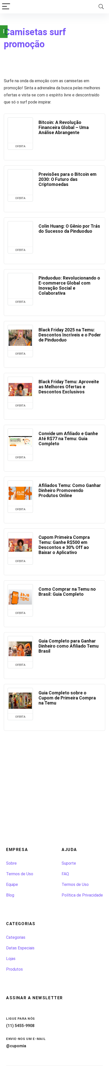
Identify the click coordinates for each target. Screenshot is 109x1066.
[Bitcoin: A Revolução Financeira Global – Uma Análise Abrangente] (20, 130)
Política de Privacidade (82, 895)
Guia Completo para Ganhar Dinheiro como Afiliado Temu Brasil (69, 646)
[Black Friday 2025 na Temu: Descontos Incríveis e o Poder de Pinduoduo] (20, 337)
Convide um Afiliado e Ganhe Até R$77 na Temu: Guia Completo (68, 438)
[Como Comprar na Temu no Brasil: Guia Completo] (20, 597)
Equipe (12, 884)
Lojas (10, 958)
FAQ (65, 873)
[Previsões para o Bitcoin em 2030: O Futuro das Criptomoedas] (20, 182)
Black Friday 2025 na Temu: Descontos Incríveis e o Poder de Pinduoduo (70, 335)
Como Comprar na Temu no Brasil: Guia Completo (67, 592)
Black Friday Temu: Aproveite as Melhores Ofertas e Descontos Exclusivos (69, 386)
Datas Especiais (20, 948)
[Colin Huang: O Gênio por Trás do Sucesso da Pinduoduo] (20, 234)
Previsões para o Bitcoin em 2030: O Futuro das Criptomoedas (68, 179)
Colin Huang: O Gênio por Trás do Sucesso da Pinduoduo (69, 229)
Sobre (11, 863)
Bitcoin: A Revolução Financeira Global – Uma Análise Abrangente (64, 127)
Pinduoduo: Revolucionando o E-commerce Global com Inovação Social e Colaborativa (69, 285)
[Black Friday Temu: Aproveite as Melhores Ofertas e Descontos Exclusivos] (20, 389)
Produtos (14, 969)
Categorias (15, 937)
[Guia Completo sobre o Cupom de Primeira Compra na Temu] (20, 700)
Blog (10, 895)
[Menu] (6, 6)
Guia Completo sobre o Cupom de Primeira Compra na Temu (67, 698)
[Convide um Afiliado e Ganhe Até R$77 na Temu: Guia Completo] (20, 441)
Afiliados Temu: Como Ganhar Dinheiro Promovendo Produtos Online (70, 490)
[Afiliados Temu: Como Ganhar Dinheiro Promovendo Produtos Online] (20, 493)
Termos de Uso (19, 873)
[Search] (101, 6)
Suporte (69, 863)
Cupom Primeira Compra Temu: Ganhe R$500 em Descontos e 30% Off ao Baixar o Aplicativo (64, 545)
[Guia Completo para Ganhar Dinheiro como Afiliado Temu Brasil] (20, 649)
